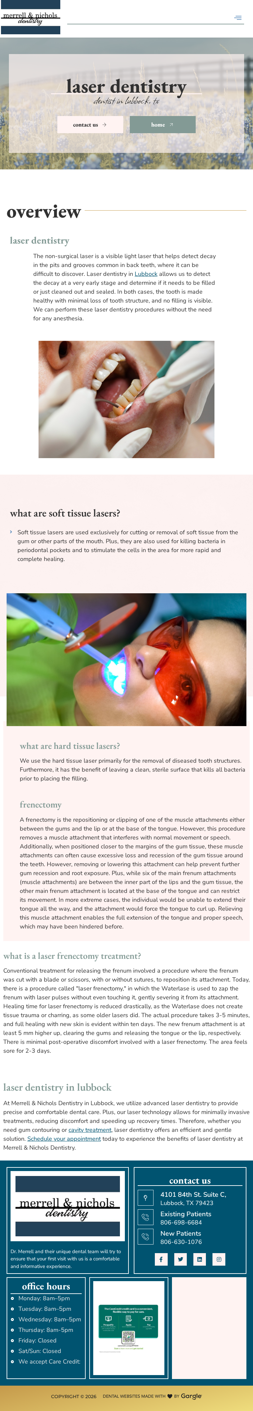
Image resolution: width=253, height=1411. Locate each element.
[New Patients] (146, 1237)
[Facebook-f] (161, 1259)
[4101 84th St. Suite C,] (146, 1198)
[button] (237, 17)
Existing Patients (185, 1214)
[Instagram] (218, 1259)
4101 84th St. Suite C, (193, 1194)
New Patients (180, 1233)
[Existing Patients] (146, 1217)
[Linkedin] (199, 1259)
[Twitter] (180, 1259)
